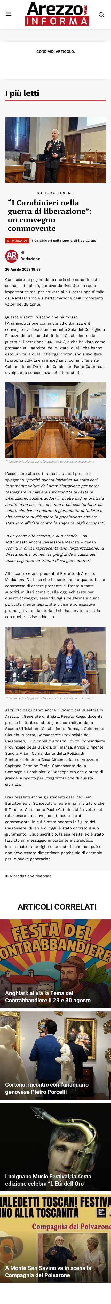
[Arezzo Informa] (57, 14)
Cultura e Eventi (56, 193)
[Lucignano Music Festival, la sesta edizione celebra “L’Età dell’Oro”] (55, 1147)
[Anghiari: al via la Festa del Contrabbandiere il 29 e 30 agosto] (55, 963)
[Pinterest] (49, 64)
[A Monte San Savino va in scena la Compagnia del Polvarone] (55, 1238)
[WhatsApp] (61, 64)
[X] (37, 64)
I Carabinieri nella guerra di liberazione (64, 240)
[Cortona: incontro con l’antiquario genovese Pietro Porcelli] (55, 1055)
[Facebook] (25, 64)
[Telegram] (73, 64)
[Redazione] (13, 256)
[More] (85, 64)
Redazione (30, 258)
